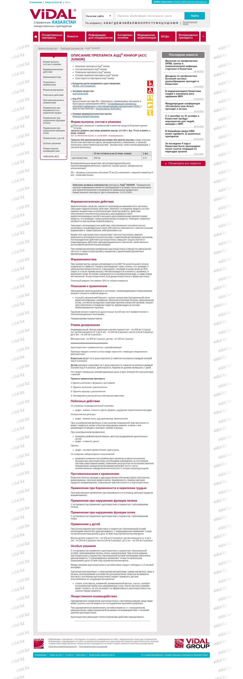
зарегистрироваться (196, 2)
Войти (178, 2)
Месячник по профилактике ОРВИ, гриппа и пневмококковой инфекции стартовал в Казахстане (181, 65)
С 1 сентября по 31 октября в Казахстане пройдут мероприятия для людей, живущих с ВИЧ (182, 120)
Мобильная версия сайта (102, 655)
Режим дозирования (53, 90)
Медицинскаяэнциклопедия (146, 36)
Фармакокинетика (52, 77)
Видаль (35, 36)
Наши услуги (52, 2)
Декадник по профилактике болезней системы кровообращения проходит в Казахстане (182, 80)
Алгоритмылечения (125, 36)
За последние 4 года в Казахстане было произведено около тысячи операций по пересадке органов (182, 147)
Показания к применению (49, 83)
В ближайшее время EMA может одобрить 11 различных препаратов (182, 134)
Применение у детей (53, 138)
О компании (36, 2)
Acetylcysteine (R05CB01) (108, 109)
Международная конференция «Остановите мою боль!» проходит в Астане (182, 106)
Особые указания (52, 143)
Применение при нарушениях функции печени (54, 120)
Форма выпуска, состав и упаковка (52, 63)
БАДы (165, 36)
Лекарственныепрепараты (52, 36)
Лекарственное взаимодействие (51, 149)
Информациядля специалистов (100, 36)
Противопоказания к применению (53, 101)
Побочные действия (53, 95)
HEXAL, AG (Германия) (84, 86)
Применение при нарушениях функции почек (54, 130)
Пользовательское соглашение (93, 646)
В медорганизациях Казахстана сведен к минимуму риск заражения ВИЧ (183, 94)
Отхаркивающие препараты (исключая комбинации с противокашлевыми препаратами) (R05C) (107, 105)
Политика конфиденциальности (62, 646)
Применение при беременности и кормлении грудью (52, 110)
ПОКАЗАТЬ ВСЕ (51, 156)
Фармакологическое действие (53, 70)
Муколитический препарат (86, 116)
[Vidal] (203, 36)
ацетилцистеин (80, 93)
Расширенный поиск (190, 23)
